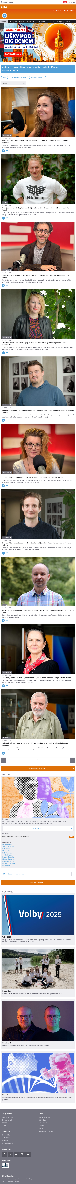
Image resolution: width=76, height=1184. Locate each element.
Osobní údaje (12, 1179)
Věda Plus (6, 1095)
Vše (4, 77)
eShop (4, 1126)
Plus (71, 836)
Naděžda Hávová (8, 861)
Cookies (4, 1179)
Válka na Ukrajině (7, 1117)
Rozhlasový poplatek (46, 1131)
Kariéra (41, 1126)
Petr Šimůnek (7, 853)
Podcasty (5, 1140)
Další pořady (7, 892)
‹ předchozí (3, 760)
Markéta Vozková (8, 851)
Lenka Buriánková (8, 863)
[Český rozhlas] (7, 2)
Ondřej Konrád (7, 855)
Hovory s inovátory (37, 77)
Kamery (72, 10)
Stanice (4, 1123)
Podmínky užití (23, 1179)
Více (69, 21)
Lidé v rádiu (43, 1123)
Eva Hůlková (6, 865)
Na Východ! (6, 1043)
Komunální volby (7, 1120)
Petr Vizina (6, 849)
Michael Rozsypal (8, 859)
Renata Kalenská (8, 857)
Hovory (5, 819)
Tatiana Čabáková (8, 847)
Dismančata (6, 991)
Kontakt (41, 1128)
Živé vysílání (6, 1135)
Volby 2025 (6, 937)
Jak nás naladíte (44, 1117)
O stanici (51, 21)
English (31, 1179)
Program (55, 10)
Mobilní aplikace (7, 1143)
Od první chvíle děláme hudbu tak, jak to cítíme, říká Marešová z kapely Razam (32, 477)
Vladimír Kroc (7, 845)
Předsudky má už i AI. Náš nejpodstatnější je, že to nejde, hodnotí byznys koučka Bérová (36, 678)
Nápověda (42, 1120)
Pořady (22, 21)
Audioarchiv (64, 10)
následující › (72, 760)
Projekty (60, 21)
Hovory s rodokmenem (18, 77)
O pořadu (6, 774)
